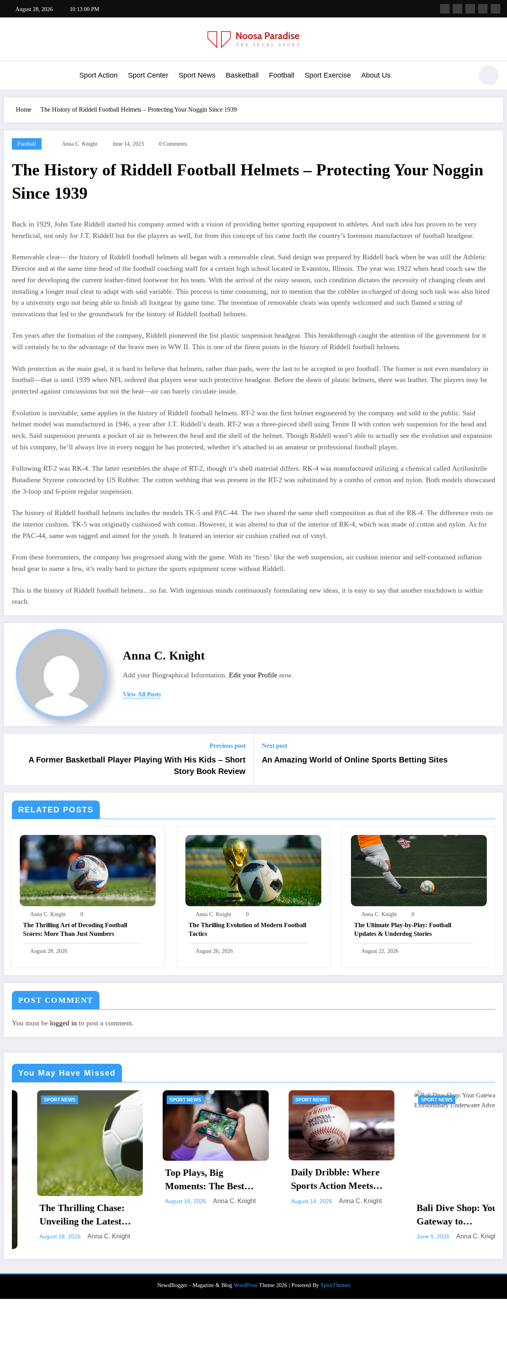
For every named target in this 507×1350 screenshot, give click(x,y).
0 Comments (173, 144)
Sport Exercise (328, 75)
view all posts (142, 694)
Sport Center (148, 75)
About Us (376, 75)
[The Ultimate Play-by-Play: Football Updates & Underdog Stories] (419, 870)
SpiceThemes (335, 1284)
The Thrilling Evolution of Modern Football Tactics (247, 929)
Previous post (228, 745)
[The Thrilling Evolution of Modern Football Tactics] (253, 870)
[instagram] (483, 8)
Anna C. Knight (79, 144)
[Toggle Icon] (14, 76)
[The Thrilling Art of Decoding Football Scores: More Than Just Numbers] (88, 870)
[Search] (463, 76)
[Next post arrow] (492, 759)
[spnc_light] (489, 75)
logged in (63, 1023)
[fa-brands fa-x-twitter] (457, 8)
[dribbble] (470, 8)
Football (281, 75)
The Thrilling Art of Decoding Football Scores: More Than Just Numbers (75, 929)
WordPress (245, 1284)
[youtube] (495, 8)
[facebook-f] (445, 8)
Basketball (242, 75)
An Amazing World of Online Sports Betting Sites (355, 759)
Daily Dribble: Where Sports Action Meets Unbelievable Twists (244, 1179)
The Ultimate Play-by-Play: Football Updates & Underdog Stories (402, 929)
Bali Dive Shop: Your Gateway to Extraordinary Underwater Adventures (374, 1215)
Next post (274, 745)
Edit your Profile (253, 675)
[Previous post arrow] (15, 759)
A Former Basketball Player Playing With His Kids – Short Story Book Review (137, 765)
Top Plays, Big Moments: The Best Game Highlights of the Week (121, 1180)
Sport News (197, 75)
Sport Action (98, 75)
